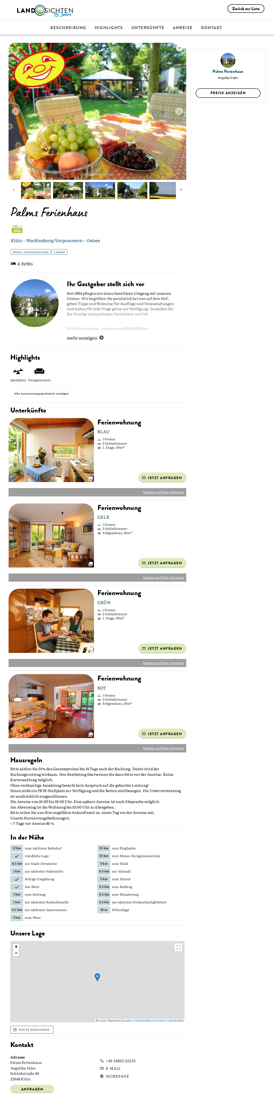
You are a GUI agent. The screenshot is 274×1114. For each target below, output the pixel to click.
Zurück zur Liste (246, 9)
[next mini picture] (181, 190)
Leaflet (102, 1020)
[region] (97, 981)
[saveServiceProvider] (179, 48)
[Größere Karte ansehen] (178, 947)
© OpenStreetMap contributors (148, 1020)
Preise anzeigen (228, 92)
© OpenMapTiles (174, 1020)
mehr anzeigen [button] (82, 337)
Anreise (183, 28)
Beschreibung (68, 28)
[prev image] (15, 111)
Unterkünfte (147, 28)
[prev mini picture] (14, 190)
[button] (97, 977)
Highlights (109, 28)
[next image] (179, 111)
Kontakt (211, 28)
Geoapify (126, 1020)
